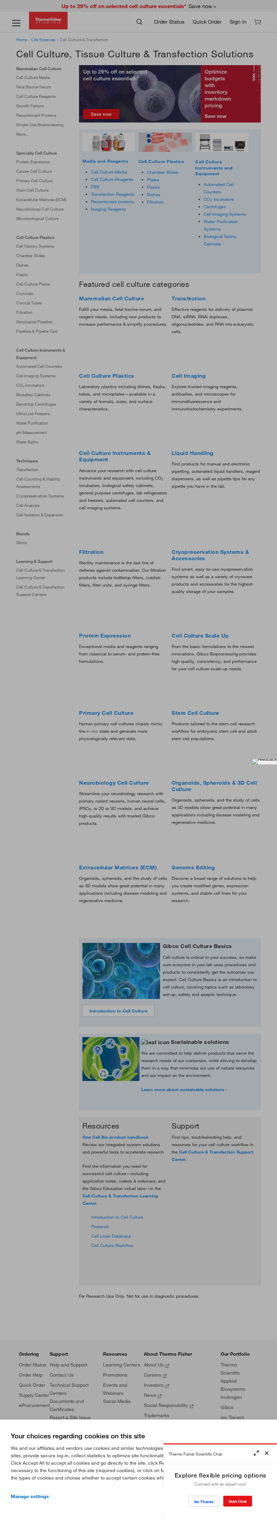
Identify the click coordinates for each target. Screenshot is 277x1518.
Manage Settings (30, 1496)
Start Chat (238, 1501)
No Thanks (203, 1501)
